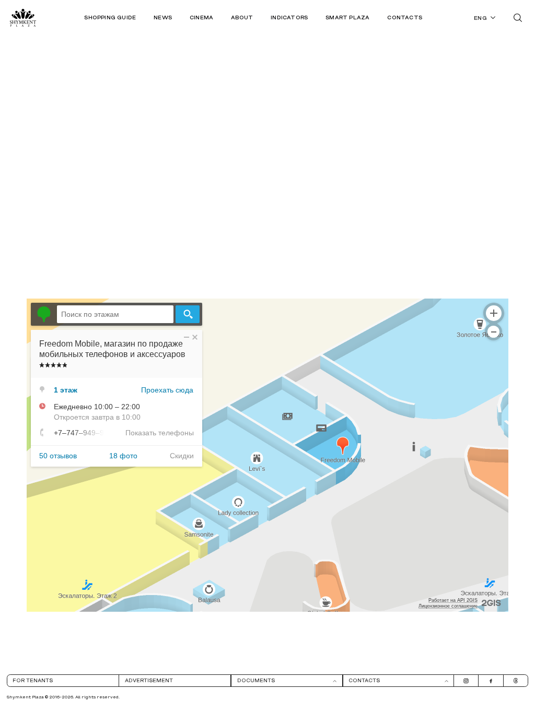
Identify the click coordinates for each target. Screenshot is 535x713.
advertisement (149, 681)
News (163, 18)
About (242, 18)
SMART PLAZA (347, 18)
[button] (286, 680)
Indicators (289, 18)
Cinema (201, 18)
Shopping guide (110, 18)
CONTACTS (404, 18)
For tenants (33, 681)
